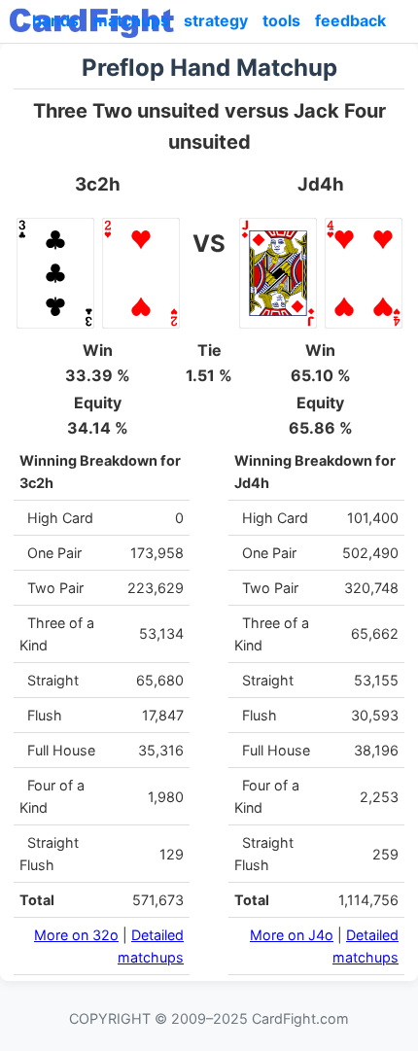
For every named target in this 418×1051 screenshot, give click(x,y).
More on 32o (76, 935)
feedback (350, 20)
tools (281, 20)
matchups (131, 20)
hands (55, 20)
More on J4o (291, 935)
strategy (216, 20)
